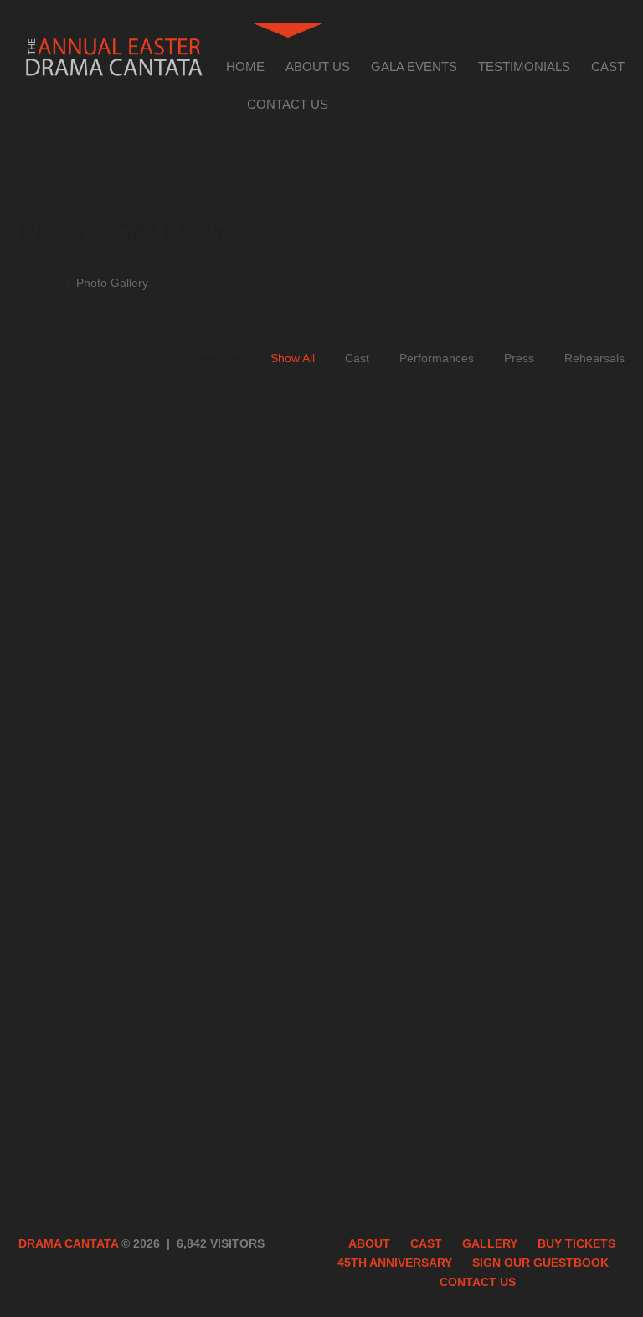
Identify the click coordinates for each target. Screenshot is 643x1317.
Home (245, 66)
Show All (292, 358)
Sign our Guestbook (540, 1262)
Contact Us (287, 104)
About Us (317, 66)
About (369, 1243)
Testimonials (524, 66)
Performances (436, 358)
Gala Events (414, 66)
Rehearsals (594, 358)
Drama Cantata (68, 1243)
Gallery (489, 1243)
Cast (608, 66)
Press (519, 358)
